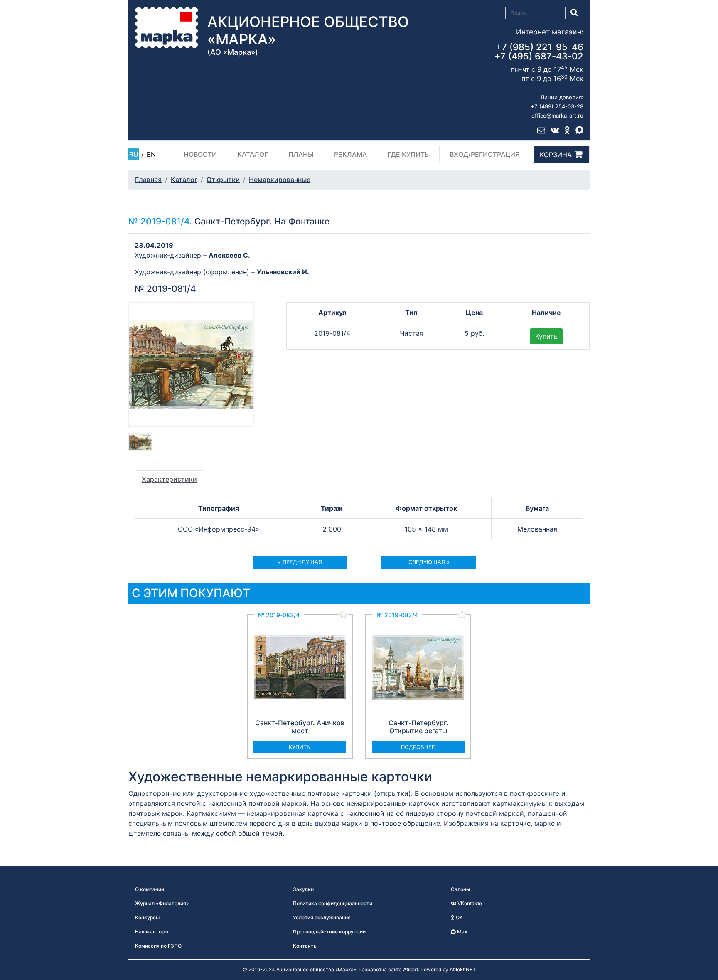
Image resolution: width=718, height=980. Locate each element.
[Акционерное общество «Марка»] (166, 27)
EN (151, 154)
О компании (149, 889)
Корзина (556, 154)
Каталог (252, 154)
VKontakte (469, 903)
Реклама (350, 154)
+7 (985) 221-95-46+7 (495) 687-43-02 (538, 52)
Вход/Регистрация (485, 154)
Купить (546, 336)
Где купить (408, 154)
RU (133, 154)
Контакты (305, 946)
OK (459, 917)
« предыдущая (300, 562)
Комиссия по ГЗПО (158, 946)
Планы (301, 154)
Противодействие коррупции (329, 931)
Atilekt (410, 969)
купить (299, 747)
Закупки (303, 889)
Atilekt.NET (463, 969)
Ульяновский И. (283, 272)
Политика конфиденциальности (332, 903)
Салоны (460, 889)
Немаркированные (279, 179)
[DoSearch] (574, 13)
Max (461, 931)
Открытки (223, 179)
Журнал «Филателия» (162, 903)
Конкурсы (147, 917)
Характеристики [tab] (169, 479)
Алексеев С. (229, 255)
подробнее (418, 747)
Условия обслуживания (322, 917)
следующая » (429, 562)
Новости (200, 154)
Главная (148, 179)
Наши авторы (151, 931)
